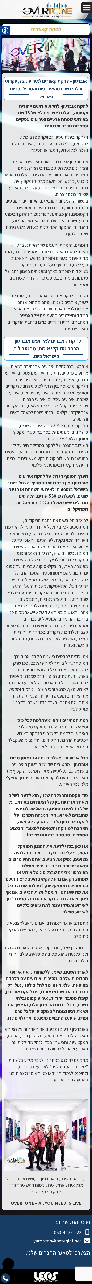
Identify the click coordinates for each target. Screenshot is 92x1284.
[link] (46, 9)
